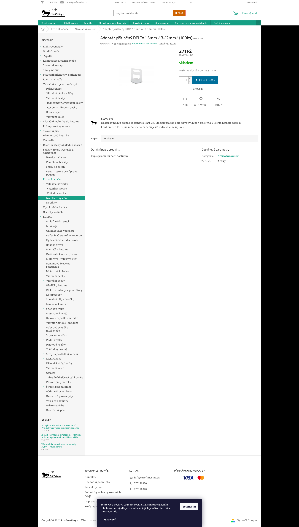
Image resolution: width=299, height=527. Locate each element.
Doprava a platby (95, 501)
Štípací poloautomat (58, 387)
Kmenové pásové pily (59, 396)
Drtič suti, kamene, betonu (62, 254)
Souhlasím (189, 506)
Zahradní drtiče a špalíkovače (64, 377)
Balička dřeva (54, 245)
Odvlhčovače (51, 51)
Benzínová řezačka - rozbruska (58, 265)
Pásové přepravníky (58, 382)
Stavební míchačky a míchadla (62, 75)
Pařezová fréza (55, 405)
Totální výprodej (56, 349)
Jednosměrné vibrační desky (65, 103)
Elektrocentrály (53, 46)
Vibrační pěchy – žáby (59, 93)
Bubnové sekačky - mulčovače (58, 329)
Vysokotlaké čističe (55, 207)
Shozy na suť (51, 70)
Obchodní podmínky (144, 2)
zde (115, 511)
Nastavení (109, 519)
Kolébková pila (55, 410)
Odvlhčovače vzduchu (60, 231)
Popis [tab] (94, 138)
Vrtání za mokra (57, 188)
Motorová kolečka (57, 271)
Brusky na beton (56, 157)
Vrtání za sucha (56, 193)
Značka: (167, 43)
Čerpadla (48, 140)
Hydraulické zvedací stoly (62, 240)
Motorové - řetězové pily (61, 259)
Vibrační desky (55, 98)
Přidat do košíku (207, 80)
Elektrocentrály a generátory (64, 290)
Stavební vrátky (53, 65)
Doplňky (51, 202)
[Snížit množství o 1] (190, 82)
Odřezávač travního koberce (64, 235)
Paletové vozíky (56, 344)
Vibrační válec (55, 368)
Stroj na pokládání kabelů (62, 354)
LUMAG (47, 217)
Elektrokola (53, 358)
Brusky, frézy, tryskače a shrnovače (58, 151)
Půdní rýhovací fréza (59, 391)
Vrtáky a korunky (57, 184)
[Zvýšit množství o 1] (190, 78)
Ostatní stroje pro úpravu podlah (62, 173)
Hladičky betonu (56, 285)
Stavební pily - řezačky (60, 299)
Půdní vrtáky (54, 340)
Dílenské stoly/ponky (59, 363)
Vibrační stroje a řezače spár (61, 84)
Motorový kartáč (56, 313)
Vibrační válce (55, 117)
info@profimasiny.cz (147, 477)
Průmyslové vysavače (56, 126)
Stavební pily (51, 131)
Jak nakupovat (170, 2)
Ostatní (50, 373)
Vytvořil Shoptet (247, 520)
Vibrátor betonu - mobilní (62, 323)
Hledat (179, 13)
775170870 (140, 483)
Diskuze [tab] (109, 138)
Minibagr (51, 226)
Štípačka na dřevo (57, 335)
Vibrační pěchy (55, 276)
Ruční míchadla (52, 79)
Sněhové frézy (55, 309)
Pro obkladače (52, 179)
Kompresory (54, 294)
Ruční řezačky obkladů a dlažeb (62, 145)
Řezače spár (53, 112)
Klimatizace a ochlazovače (59, 61)
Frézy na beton (55, 167)
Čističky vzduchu (53, 212)
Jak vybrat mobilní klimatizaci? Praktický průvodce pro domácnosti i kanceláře (61, 436)
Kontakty (120, 2)
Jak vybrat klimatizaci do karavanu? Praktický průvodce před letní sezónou (60, 426)
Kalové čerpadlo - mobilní (62, 318)
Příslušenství (54, 89)
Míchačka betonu (57, 249)
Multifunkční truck (58, 221)
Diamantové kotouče (56, 135)
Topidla (47, 56)
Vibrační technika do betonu (61, 121)
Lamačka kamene (57, 304)
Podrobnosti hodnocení (144, 43)
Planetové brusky (57, 162)
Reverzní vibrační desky (62, 107)
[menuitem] (49, 22)
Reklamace (91, 506)
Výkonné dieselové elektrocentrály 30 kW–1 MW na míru (58, 445)
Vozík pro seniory (57, 401)
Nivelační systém (57, 198)
